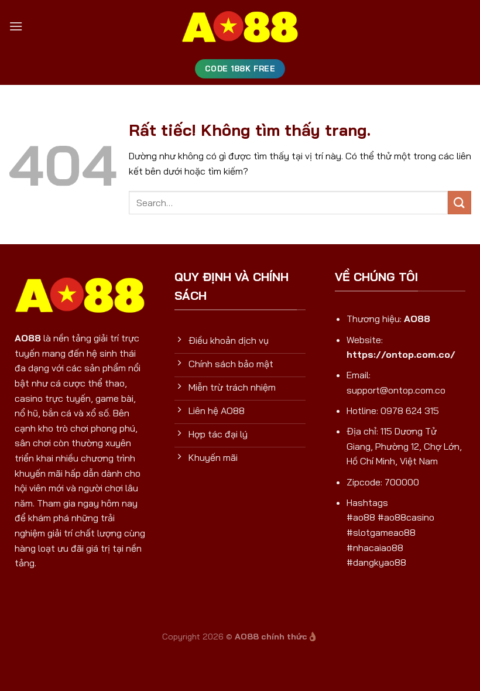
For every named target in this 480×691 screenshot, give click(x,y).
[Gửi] (459, 202)
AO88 (28, 338)
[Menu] (16, 26)
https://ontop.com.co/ (401, 354)
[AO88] (240, 26)
